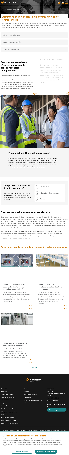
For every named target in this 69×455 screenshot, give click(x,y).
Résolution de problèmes (48, 193)
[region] (34, 443)
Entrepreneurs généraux (11, 35)
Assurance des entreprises (14, 10)
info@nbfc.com (54, 400)
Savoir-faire (43, 187)
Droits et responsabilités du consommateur (8, 399)
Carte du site (27, 397)
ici (28, 238)
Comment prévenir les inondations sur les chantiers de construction (51, 287)
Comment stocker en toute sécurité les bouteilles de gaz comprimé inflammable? (15, 287)
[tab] (34, 35)
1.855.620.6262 (55, 398)
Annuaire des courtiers (30, 394)
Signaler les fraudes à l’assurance (10, 423)
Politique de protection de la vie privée (10, 413)
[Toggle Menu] (66, 3)
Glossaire (26, 391)
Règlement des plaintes (7, 417)
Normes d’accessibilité (7, 406)
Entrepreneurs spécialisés (11, 42)
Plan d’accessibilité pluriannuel (9, 409)
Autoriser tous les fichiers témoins (46, 451)
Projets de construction (11, 49)
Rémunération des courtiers (8, 420)
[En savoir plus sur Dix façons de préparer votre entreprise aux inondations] (30, 361)
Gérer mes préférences (56, 410)
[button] (49, 187)
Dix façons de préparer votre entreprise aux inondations (15, 344)
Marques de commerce (7, 403)
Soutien (41, 199)
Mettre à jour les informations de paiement (33, 402)
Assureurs (4, 391)
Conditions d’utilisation (7, 394)
